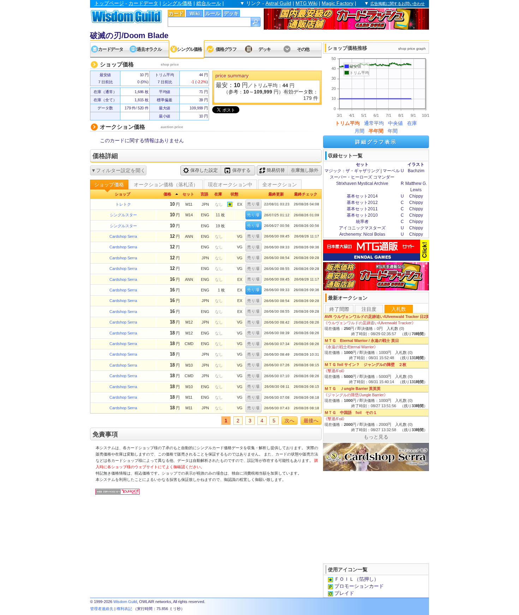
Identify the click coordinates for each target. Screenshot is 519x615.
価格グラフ (226, 49)
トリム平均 (347, 123)
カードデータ (143, 3)
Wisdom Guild (125, 601)
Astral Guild (278, 3)
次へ (289, 420)
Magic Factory (337, 3)
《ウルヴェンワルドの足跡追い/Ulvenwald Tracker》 (370, 323)
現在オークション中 (230, 184)
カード (176, 13)
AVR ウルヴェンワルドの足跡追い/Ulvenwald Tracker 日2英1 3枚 (381, 316)
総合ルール (208, 3)
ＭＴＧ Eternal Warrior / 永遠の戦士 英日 (361, 340)
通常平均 (374, 123)
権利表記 (124, 609)
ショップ (122, 194)
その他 (303, 49)
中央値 (395, 123)
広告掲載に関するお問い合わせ (397, 3)
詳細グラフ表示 (376, 142)
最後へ (311, 420)
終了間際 (339, 309)
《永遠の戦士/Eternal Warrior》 (351, 347)
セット (188, 194)
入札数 (398, 309)
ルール (212, 13)
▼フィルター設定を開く (118, 170)
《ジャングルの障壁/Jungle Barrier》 (356, 395)
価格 (167, 194)
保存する (241, 170)
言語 (204, 194)
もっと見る (376, 437)
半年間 (376, 131)
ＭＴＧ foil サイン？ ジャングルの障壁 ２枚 (365, 364)
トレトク (123, 204)
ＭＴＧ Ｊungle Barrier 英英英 (352, 388)
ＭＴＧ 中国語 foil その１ (352, 412)
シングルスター (123, 215)
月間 (359, 131)
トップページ (109, 3)
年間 (393, 131)
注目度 (369, 309)
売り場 (253, 204)
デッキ (231, 13)
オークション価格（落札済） (166, 184)
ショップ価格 (109, 184)
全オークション (279, 184)
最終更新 (276, 194)
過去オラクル (149, 49)
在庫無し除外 (304, 170)
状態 (234, 194)
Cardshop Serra (123, 236)
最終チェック (305, 194)
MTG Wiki (306, 3)
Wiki (195, 13)
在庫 (412, 123)
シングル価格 (177, 3)
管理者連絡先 (101, 609)
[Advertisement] (376, 516)
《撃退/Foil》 (335, 371)
